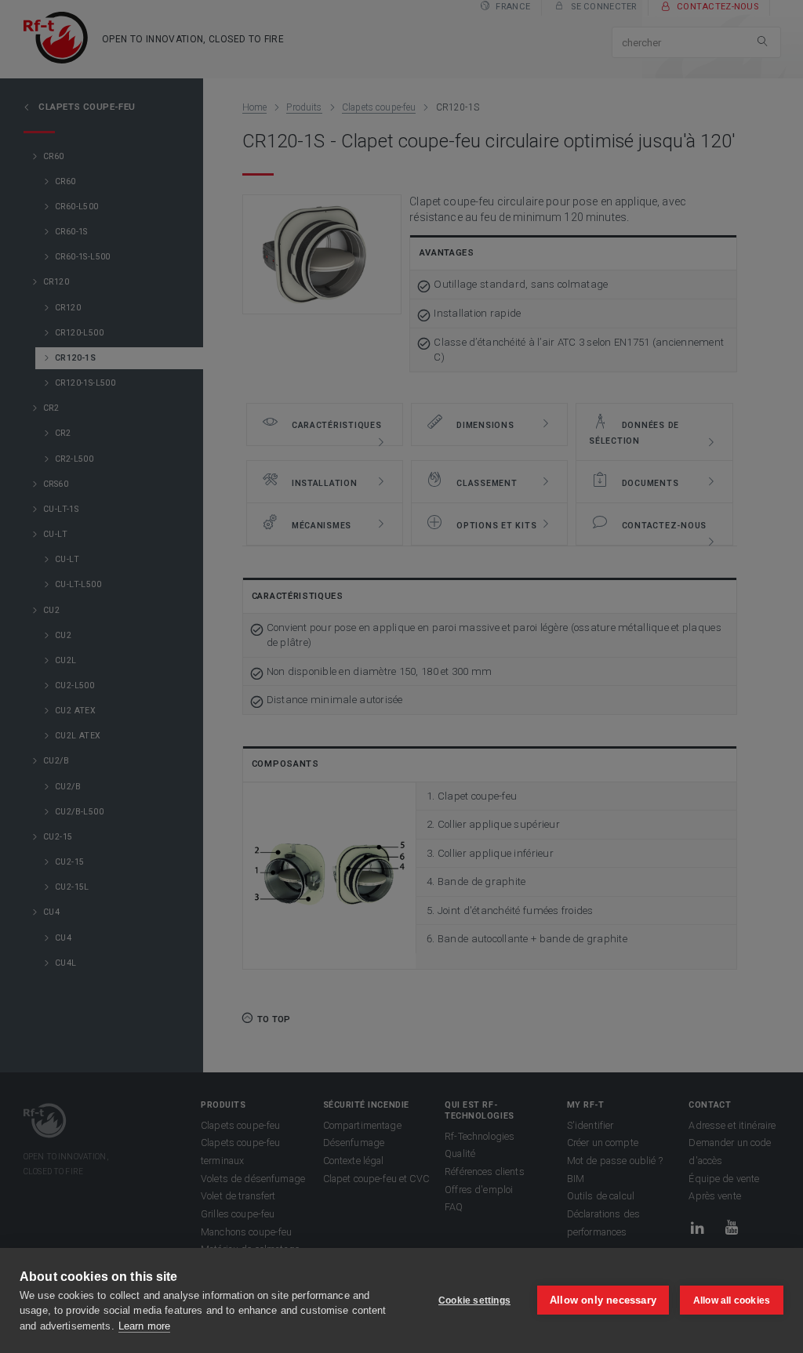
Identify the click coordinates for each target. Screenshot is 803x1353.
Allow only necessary (603, 1300)
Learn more (144, 1326)
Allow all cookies (731, 1300)
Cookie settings (474, 1300)
